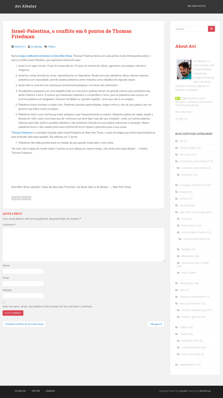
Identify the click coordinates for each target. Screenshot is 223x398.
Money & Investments (192, 296)
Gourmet (185, 205)
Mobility (186, 249)
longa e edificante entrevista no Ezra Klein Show (45, 55)
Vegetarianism (188, 364)
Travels (184, 334)
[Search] (211, 29)
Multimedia (188, 256)
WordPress (205, 390)
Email (6, 277)
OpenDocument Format (195, 262)
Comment (9, 224)
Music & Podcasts (190, 303)
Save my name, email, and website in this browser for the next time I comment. (47, 306)
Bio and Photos (197, 6)
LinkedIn (50, 390)
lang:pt (16, 198)
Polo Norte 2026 (191, 354)
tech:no (26, 198)
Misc (182, 290)
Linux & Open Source (193, 232)
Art (181, 141)
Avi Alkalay (26, 6)
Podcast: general (191, 316)
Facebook (20, 390)
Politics (51, 46)
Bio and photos (184, 111)
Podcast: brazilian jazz (194, 310)
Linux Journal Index (194, 239)
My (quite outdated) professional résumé (193, 103)
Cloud (185, 218)
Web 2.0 (186, 272)
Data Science (189, 225)
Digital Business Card (192, 98)
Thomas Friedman (21, 132)
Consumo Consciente (194, 167)
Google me (181, 118)
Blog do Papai (188, 147)
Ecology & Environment (193, 185)
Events (183, 198)
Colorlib (183, 390)
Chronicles (185, 154)
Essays (183, 191)
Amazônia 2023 (190, 340)
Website (7, 290)
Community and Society (193, 161)
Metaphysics (187, 283)
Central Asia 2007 (191, 347)
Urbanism (187, 174)
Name (6, 265)
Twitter (36, 390)
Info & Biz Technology (192, 212)
